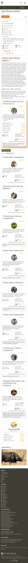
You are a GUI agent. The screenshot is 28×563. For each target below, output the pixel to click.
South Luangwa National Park (7, 525)
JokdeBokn (6, 205)
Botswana (4, 486)
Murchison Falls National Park (7, 521)
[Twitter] (13, 560)
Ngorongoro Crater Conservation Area (9, 523)
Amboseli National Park (6, 511)
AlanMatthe (6, 268)
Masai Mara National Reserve (7, 519)
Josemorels (6, 235)
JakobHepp (6, 299)
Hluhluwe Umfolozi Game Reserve (8, 515)
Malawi (3, 496)
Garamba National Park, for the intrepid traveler (11, 534)
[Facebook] (11, 560)
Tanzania (19, 46)
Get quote (5, 16)
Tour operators (4, 472)
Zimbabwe (4, 507)
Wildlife (2, 479)
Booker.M (5, 134)
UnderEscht (6, 367)
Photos (2, 478)
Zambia (4, 505)
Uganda (6, 48)
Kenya (18, 45)
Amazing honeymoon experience (8, 542)
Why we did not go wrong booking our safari (10, 540)
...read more (7, 172)
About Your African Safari (7, 557)
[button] (24, 106)
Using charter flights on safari (7, 532)
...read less (5, 120)
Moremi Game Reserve (6, 520)
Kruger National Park (5, 517)
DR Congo (6, 45)
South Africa (5, 501)
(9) (11, 447)
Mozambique (5, 497)
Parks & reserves (4, 476)
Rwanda (6, 46)
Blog (2, 480)
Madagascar (5, 494)
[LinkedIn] (16, 560)
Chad (3, 487)
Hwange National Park (5, 516)
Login (22, 7)
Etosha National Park (5, 513)
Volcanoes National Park (6, 526)
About (2, 482)
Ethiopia (4, 490)
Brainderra (6, 175)
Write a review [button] (6, 150)
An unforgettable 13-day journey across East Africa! (12, 539)
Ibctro (5, 332)
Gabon (3, 491)
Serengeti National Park (6, 524)
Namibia (4, 498)
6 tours (12, 23)
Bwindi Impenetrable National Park (8, 512)
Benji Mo (5, 403)
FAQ (14, 557)
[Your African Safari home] (14, 553)
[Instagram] (15, 560)
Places (2, 475)
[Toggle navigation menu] (4, 7)
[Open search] (25, 3)
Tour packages (4, 473)
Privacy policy (19, 557)
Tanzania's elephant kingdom (7, 531)
